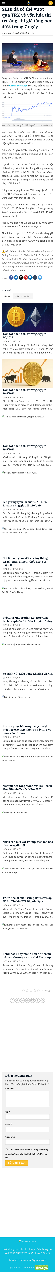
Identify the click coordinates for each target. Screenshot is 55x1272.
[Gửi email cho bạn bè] (21, 277)
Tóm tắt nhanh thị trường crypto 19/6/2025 (24, 447)
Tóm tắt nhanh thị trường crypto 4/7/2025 (24, 335)
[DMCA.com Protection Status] (41, 1267)
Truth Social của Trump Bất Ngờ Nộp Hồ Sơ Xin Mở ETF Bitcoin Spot (27, 899)
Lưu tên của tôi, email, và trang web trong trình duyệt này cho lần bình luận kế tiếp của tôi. (26, 1153)
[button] (3, 3)
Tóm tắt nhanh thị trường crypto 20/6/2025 (24, 391)
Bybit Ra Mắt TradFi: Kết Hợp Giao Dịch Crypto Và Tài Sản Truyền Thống (27, 619)
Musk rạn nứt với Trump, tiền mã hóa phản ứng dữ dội (28, 843)
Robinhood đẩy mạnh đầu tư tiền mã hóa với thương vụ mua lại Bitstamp (27, 955)
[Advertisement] (27, 1040)
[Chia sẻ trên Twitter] (16, 277)
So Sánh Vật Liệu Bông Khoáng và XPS (28, 673)
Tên (7, 1112)
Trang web (10, 1137)
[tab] (7, 296)
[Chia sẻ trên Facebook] (11, 277)
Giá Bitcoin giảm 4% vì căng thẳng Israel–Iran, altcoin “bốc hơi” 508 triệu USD (25, 561)
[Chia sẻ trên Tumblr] (35, 277)
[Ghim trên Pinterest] (25, 277)
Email (8, 1124)
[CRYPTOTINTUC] (28, 3)
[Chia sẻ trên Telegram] (40, 277)
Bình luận (10, 1088)
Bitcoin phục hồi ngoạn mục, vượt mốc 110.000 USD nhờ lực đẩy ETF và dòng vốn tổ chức (27, 729)
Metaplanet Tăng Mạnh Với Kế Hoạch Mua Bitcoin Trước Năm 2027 (27, 787)
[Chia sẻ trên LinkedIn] (30, 277)
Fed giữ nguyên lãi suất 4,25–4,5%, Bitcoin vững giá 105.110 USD (25, 503)
